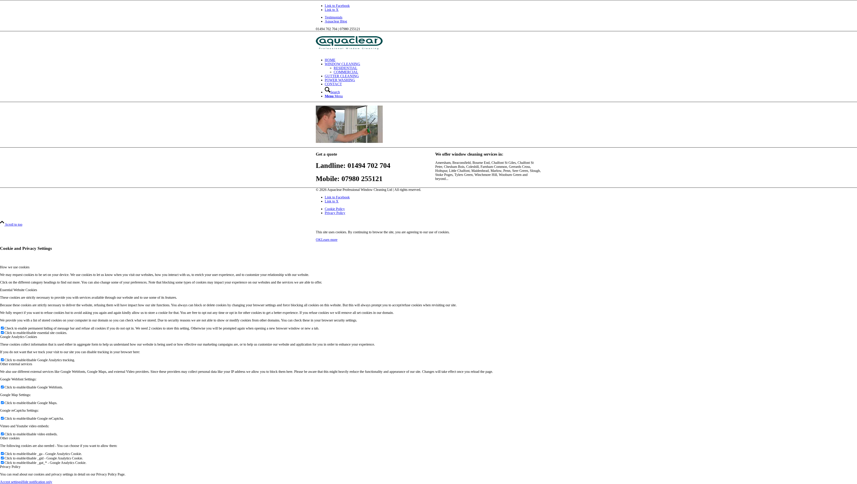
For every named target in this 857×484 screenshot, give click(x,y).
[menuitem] (433, 17)
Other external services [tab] (16, 364)
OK (318, 240)
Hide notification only (36, 482)
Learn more (329, 240)
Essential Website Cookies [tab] (18, 290)
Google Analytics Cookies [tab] (18, 337)
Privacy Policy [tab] (10, 467)
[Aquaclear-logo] (349, 52)
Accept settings (10, 482)
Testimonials (333, 17)
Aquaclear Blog (336, 21)
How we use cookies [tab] (14, 267)
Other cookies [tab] (10, 438)
